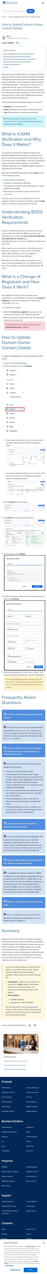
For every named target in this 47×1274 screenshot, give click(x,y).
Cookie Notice (9, 1265)
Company (7, 1223)
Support (6, 1195)
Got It (30, 1270)
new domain (10, 180)
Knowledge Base (31, 1007)
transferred (17, 183)
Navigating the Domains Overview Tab (15, 1061)
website (33, 982)
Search (30, 11)
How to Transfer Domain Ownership (15, 1065)
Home (4, 17)
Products (7, 1081)
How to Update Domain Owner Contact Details (16, 62)
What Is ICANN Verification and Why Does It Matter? (18, 54)
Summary (6, 67)
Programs (7, 1160)
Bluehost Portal (20, 363)
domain (34, 74)
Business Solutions (12, 1121)
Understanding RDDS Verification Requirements (17, 56)
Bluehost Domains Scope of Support (15, 1069)
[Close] (43, 1242)
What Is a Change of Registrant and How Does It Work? (19, 59)
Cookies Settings (15, 1270)
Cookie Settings (31, 1201)
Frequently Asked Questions (11, 64)
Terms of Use (30, 1246)
